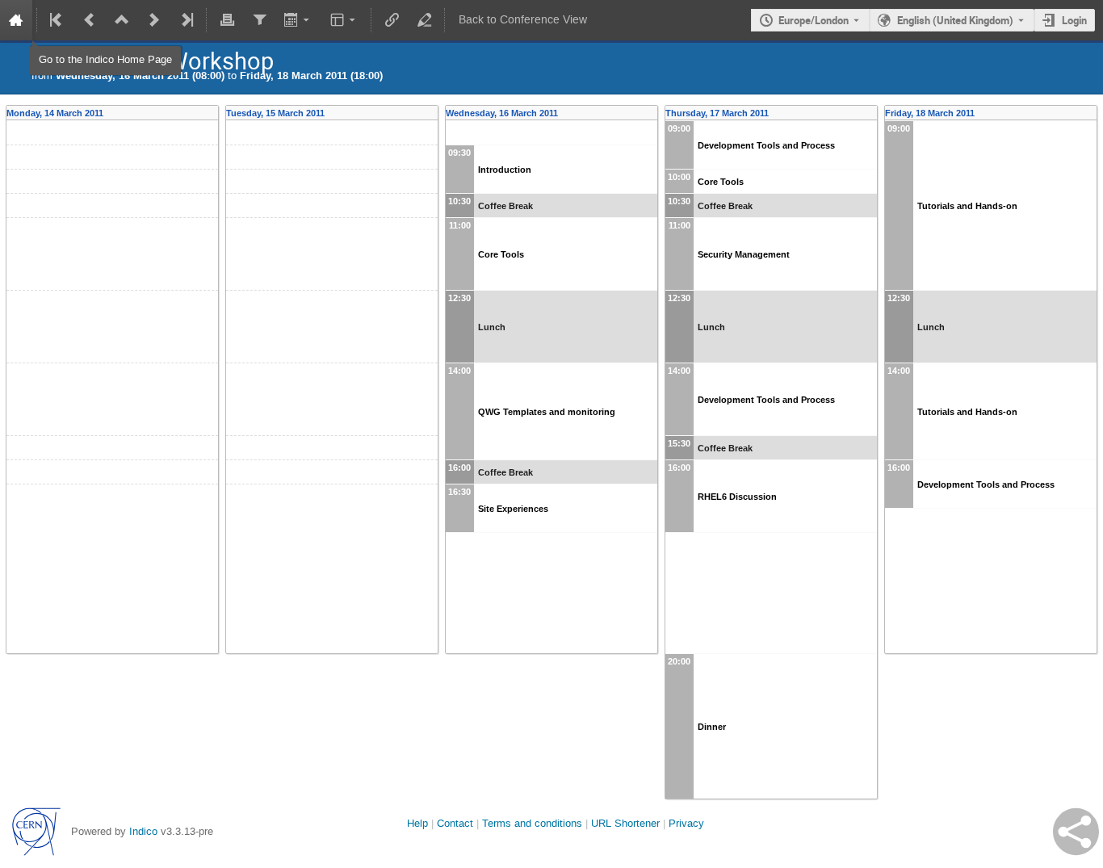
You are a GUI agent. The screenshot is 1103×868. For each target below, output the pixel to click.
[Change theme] (344, 20)
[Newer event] (154, 20)
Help (417, 823)
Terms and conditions (532, 823)
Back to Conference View (523, 19)
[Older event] (89, 20)
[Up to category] (122, 20)
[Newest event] (186, 20)
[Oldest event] (57, 20)
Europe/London (813, 20)
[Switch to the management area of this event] (424, 20)
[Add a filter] (259, 20)
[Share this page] (1076, 831)
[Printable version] (227, 20)
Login (1074, 20)
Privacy (686, 823)
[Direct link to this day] (213, 113)
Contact (455, 823)
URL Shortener (625, 823)
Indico (143, 831)
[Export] (298, 20)
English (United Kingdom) (955, 20)
